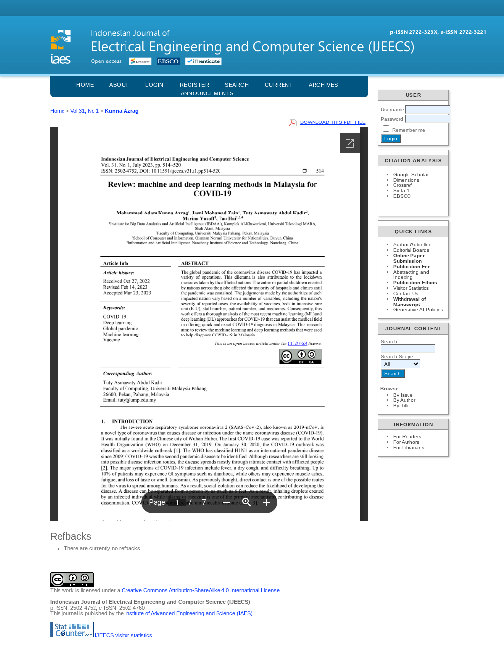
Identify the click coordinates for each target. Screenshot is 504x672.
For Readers (407, 436)
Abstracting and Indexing (411, 274)
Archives (323, 85)
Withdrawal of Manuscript (409, 301)
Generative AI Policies (418, 309)
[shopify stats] (72, 635)
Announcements (207, 93)
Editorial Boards (411, 250)
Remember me (408, 130)
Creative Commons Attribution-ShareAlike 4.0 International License (201, 590)
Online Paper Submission (409, 258)
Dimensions (406, 180)
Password (392, 119)
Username (392, 109)
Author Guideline (412, 244)
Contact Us (405, 293)
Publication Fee (412, 266)
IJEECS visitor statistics (123, 635)
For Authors (406, 442)
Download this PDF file (333, 122)
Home (85, 85)
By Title (401, 405)
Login (154, 85)
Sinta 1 (401, 190)
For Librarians (408, 447)
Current (279, 85)
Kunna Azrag (122, 111)
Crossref (402, 185)
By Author (404, 400)
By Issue (403, 394)
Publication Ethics (415, 282)
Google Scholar (411, 174)
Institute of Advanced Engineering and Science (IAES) (188, 613)
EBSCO (402, 196)
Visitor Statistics (411, 288)
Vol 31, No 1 (84, 111)
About (119, 85)
